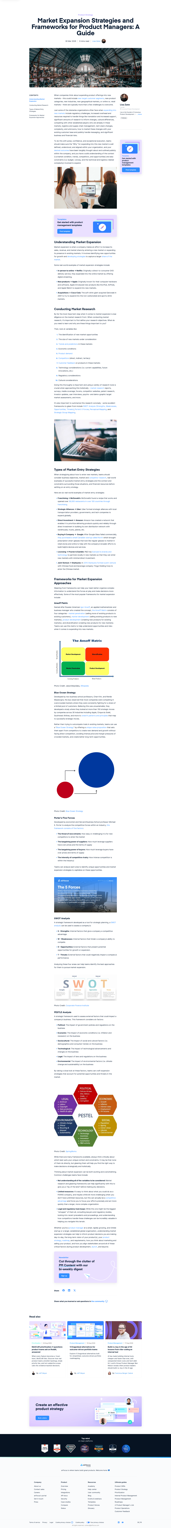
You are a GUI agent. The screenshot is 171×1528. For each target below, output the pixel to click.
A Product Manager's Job (124, 1505)
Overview (64, 1486)
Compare (64, 1505)
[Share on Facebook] (63, 1291)
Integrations (65, 1492)
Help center (92, 1489)
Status (63, 1508)
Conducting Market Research (38, 105)
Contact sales (39, 1489)
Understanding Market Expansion (37, 100)
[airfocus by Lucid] (85, 1466)
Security (64, 1499)
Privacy (44, 1522)
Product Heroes (94, 1505)
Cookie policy (80, 1522)
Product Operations (122, 1508)
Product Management (77, 1343)
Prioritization (36, 1343)
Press (36, 1502)
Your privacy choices (97, 1522)
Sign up (64, 1276)
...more (139, 114)
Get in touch (38, 1499)
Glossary (91, 1508)
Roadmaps (119, 1502)
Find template (65, 231)
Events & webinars (95, 1499)
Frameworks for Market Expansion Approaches (36, 116)
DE (138, 1522)
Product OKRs (120, 1486)
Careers (37, 1492)
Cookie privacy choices (63, 1522)
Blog (89, 1496)
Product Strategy (85, 15)
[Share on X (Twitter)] (74, 1291)
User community (94, 1492)
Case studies (66, 1502)
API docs (64, 1496)
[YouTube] (122, 1522)
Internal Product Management (126, 1496)
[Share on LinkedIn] (69, 1291)
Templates (92, 1502)
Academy (91, 1486)
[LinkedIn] (118, 1522)
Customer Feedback (122, 1511)
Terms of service (34, 1522)
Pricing (63, 1489)
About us (37, 1486)
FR (141, 1522)
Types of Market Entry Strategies (36, 110)
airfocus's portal (40, 1496)
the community (97, 1301)
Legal (51, 1522)
